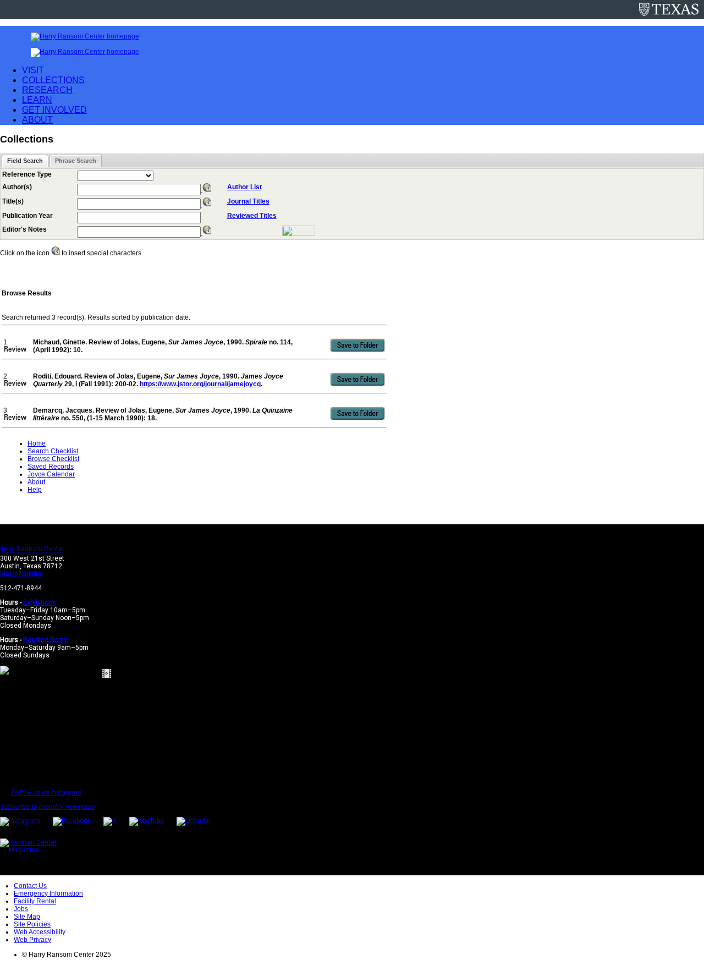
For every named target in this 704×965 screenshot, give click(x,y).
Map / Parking (20, 574)
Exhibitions (39, 602)
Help (35, 490)
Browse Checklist (53, 459)
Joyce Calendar (51, 474)
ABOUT (37, 119)
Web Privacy (32, 940)
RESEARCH (47, 90)
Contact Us (30, 886)
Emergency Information (48, 893)
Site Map (27, 916)
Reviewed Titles (252, 216)
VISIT (33, 70)
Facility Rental (35, 901)
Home (37, 443)
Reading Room (45, 640)
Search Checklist (53, 451)
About (36, 482)
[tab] (25, 161)
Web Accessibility (39, 932)
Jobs (21, 909)
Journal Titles (248, 201)
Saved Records (51, 466)
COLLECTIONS (53, 80)
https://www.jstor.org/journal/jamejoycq (200, 384)
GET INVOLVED (54, 109)
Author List (244, 187)
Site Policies (32, 924)
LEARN (37, 100)
